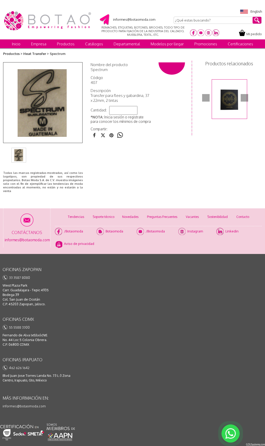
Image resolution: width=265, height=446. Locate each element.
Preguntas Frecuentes (162, 217)
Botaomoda (114, 231)
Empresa (38, 43)
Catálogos (94, 43)
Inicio (16, 43)
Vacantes (192, 217)
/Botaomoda (73, 231)
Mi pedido (254, 34)
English (256, 11)
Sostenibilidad (217, 217)
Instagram (195, 231)
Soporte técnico (103, 217)
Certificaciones (240, 43)
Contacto (242, 217)
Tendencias (76, 217)
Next (244, 98)
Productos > (13, 54)
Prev (206, 98)
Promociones (205, 43)
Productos (66, 43)
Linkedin (232, 231)
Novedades (130, 217)
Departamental (127, 43)
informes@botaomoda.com (24, 406)
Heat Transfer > (36, 54)
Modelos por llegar (167, 43)
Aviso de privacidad (79, 244)
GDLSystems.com (255, 444)
